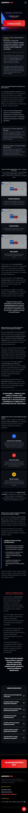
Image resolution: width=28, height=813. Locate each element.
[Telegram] (24, 809)
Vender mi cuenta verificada (8, 794)
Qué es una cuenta (6, 789)
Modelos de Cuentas (6, 792)
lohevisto (7, 2)
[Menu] (25, 3)
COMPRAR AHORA (14, 23)
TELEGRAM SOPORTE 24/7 (14, 763)
